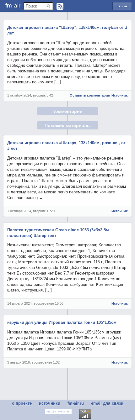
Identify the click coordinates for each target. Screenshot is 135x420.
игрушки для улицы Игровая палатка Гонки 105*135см (61, 322)
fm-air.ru (76, 403)
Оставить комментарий (90, 95)
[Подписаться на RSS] (60, 6)
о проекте (22, 403)
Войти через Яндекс (122, 7)
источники (49, 403)
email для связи (107, 403)
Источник (119, 95)
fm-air (12, 5)
